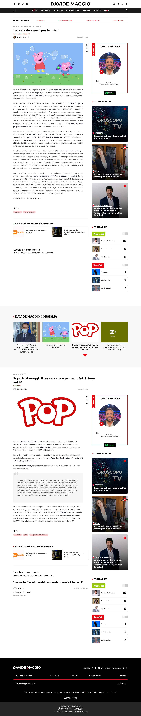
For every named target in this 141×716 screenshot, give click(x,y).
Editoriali (17, 34)
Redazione (54, 676)
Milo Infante (40, 20)
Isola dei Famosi (119, 20)
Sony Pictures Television (38, 535)
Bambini (17, 212)
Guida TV (86, 10)
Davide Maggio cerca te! (25, 684)
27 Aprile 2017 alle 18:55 (81, 588)
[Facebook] (86, 44)
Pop (14, 444)
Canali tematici (29, 212)
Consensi (122, 676)
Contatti (73, 676)
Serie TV (97, 10)
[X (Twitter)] (86, 48)
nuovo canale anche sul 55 (64, 521)
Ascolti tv (45, 10)
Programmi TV (72, 10)
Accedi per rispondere (19, 595)
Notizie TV (58, 10)
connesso (27, 253)
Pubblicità (122, 684)
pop (25, 535)
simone (19, 588)
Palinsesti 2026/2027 (93, 20)
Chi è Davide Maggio (23, 676)
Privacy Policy (95, 676)
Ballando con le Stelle (65, 20)
